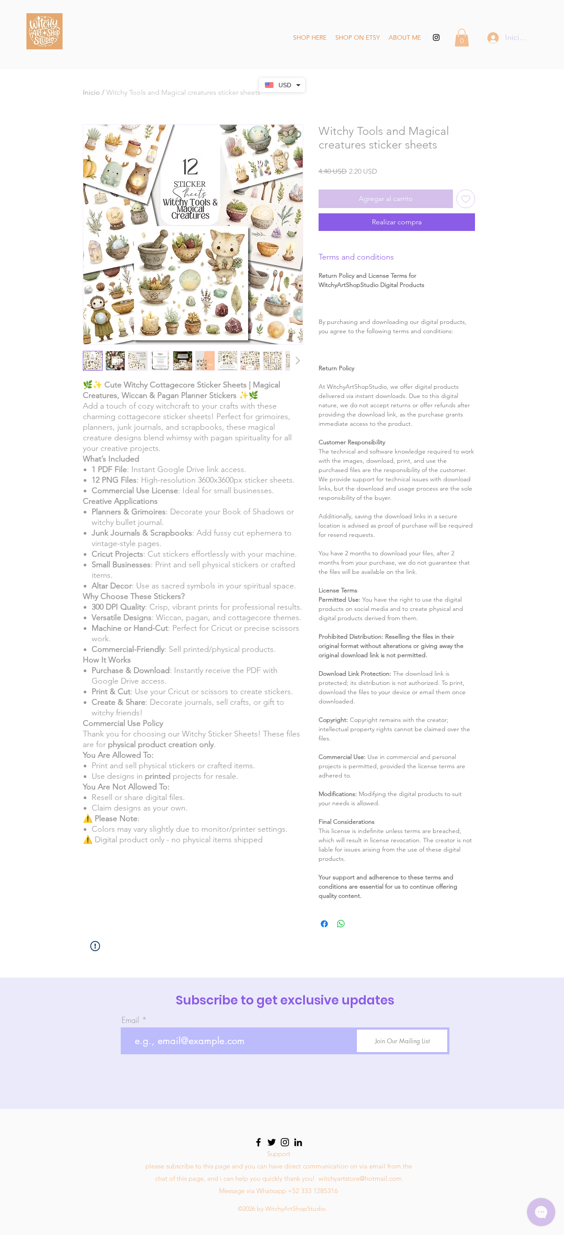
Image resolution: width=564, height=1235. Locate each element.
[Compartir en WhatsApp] (341, 924)
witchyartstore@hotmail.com (360, 1178)
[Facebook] (258, 1142)
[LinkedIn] (298, 1142)
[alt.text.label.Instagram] (436, 37)
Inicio (91, 92)
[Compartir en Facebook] (324, 924)
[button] (461, 38)
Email (130, 1020)
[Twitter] (271, 1142)
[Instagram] (284, 1142)
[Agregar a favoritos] (465, 199)
